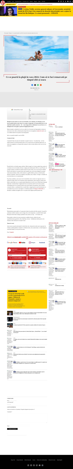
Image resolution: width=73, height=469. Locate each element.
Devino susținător (18, 257)
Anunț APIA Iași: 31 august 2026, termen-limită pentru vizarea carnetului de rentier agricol (60, 236)
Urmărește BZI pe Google (18, 109)
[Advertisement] (27, 280)
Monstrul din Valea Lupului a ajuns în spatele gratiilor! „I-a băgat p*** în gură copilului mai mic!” (60, 243)
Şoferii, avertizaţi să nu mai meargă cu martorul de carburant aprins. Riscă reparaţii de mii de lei (29, 319)
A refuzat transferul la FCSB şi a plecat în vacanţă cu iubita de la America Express (29, 324)
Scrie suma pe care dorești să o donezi (35, 253)
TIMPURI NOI (58, 279)
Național (31, 1)
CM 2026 (43, 1)
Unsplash (12, 232)
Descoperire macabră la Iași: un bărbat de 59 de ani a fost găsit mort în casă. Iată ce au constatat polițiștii (60, 165)
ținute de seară (40, 130)
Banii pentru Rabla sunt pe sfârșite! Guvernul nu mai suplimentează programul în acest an (29, 355)
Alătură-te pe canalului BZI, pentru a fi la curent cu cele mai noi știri (27, 237)
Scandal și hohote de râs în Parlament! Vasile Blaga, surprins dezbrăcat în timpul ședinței (29, 348)
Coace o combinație (59, 126)
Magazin (35, 1)
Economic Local (26, 1)
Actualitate (9, 1)
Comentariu (9, 411)
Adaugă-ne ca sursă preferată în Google (38, 114)
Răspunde (9, 404)
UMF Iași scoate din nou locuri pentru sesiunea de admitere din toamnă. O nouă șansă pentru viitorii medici (60, 251)
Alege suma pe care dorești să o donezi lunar (15, 253)
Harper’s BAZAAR (38, 188)
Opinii (39, 1)
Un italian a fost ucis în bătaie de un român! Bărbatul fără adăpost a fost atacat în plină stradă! (30, 340)
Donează (38, 257)
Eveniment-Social (18, 1)
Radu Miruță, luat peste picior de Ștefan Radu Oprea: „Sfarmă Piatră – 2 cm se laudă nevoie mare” (30, 332)
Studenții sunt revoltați (59, 285)
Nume (8, 425)
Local (13, 1)
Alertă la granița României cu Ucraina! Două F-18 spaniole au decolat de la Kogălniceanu (35, 4)
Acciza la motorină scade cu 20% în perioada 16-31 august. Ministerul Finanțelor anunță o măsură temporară (16, 297)
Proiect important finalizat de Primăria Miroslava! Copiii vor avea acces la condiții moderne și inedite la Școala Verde (60, 146)
